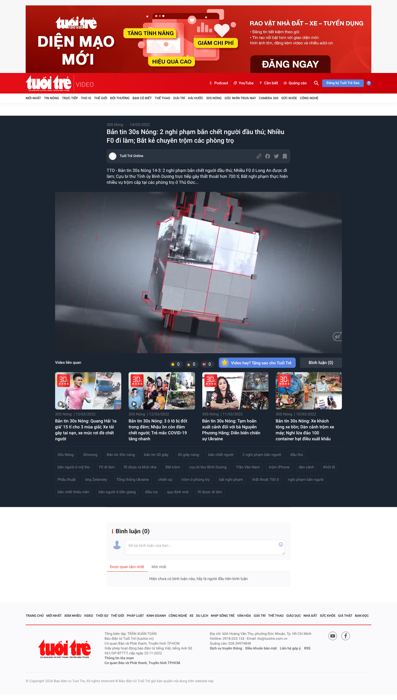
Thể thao (162, 98)
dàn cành (306, 467)
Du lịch (202, 616)
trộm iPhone (279, 467)
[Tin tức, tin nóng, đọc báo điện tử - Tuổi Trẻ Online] (50, 83)
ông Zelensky (96, 480)
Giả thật (345, 616)
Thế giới (100, 98)
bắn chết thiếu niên (73, 492)
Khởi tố (329, 467)
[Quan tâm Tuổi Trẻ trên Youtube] (332, 636)
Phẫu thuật (67, 480)
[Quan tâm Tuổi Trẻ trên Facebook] (345, 636)
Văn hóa (244, 616)
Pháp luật (135, 616)
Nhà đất (310, 616)
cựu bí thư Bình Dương (208, 467)
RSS (307, 648)
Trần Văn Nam (248, 467)
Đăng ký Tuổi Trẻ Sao (343, 83)
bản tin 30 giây (156, 455)
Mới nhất (33, 98)
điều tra (151, 492)
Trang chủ (35, 616)
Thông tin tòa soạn (119, 658)
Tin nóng (51, 98)
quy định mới (178, 492)
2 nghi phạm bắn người (262, 455)
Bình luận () (321, 362)
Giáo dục (293, 616)
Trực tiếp (70, 98)
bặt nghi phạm (231, 480)
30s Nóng (66, 455)
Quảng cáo (298, 83)
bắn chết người (220, 455)
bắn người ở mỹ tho (74, 467)
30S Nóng (213, 98)
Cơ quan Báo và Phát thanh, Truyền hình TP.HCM (142, 663)
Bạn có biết (142, 98)
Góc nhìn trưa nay (240, 98)
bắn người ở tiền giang (117, 492)
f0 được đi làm (210, 492)
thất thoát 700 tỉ (265, 480)
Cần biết (271, 83)
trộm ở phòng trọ (195, 480)
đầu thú (296, 455)
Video (88, 616)
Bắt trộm (173, 467)
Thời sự (102, 616)
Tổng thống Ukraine (132, 480)
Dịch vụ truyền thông (226, 648)
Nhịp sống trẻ (223, 616)
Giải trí (179, 98)
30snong (90, 455)
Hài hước (195, 98)
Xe (191, 616)
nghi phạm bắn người (306, 480)
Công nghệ (309, 98)
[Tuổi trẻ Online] (65, 648)
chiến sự (165, 480)
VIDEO (85, 84)
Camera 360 (268, 98)
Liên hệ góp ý (290, 648)
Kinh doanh (156, 616)
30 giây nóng (188, 455)
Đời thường (120, 98)
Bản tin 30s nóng (121, 455)
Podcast (221, 83)
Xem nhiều (72, 616)
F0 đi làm (107, 467)
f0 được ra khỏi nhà (140, 467)
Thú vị (86, 98)
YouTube (246, 83)
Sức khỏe (289, 98)
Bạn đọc (362, 616)
